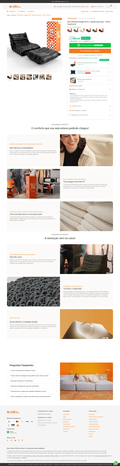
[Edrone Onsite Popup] (60, 233)
